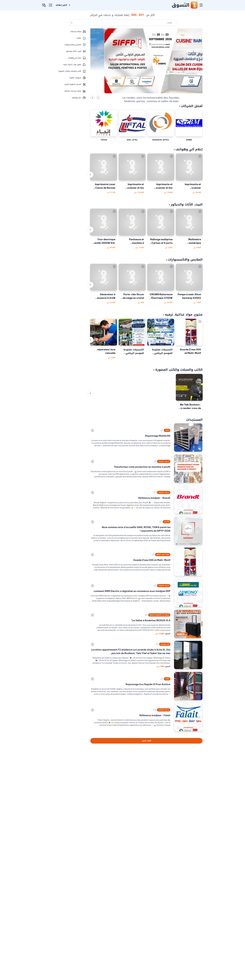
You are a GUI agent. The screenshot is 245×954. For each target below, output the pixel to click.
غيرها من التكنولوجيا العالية (159, 614)
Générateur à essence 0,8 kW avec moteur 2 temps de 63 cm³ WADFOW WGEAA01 (105, 296)
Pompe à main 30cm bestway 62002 (189, 296)
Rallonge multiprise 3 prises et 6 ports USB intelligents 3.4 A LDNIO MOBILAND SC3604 (161, 241)
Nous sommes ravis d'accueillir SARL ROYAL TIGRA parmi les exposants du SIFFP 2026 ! (136, 529)
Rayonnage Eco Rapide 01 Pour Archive (148, 684)
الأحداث (166, 521)
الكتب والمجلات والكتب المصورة (179, 370)
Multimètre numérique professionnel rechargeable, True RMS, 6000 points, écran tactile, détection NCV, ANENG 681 (190, 241)
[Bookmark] (200, 156)
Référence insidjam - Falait (154, 715)
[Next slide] (98, 97)
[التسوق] (194, 5)
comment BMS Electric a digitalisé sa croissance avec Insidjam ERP (132, 591)
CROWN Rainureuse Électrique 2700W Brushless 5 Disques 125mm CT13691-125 (161, 296)
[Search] (71, 22)
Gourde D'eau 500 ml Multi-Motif (190, 351)
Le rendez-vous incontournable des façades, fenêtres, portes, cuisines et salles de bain (151, 97)
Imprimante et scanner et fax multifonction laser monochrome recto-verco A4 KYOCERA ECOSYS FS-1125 (161, 186)
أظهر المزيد (146, 740)
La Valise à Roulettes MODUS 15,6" (150, 620)
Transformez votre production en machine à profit (142, 466)
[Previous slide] (92, 97)
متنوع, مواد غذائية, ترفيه (184, 315)
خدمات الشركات (163, 461)
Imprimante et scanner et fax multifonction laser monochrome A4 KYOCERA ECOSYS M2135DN (133, 186)
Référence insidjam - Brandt (154, 497)
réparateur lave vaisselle (106, 351)
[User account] (44, 5)
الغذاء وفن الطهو (162, 554)
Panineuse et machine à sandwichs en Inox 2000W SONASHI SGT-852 (133, 241)
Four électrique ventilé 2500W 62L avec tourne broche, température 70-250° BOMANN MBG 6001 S (103, 241)
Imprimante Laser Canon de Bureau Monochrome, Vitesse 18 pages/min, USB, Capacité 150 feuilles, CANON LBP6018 (105, 186)
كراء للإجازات (164, 644)
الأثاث (167, 430)
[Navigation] (201, 5)
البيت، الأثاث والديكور (187, 204)
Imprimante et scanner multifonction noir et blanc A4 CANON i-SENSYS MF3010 (189, 186)
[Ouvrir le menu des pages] (50, 5)
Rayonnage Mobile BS (157, 435)
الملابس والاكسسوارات (185, 260)
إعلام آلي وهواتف (189, 149)
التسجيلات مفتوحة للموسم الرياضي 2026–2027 (162, 351)
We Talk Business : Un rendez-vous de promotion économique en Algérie (190, 406)
